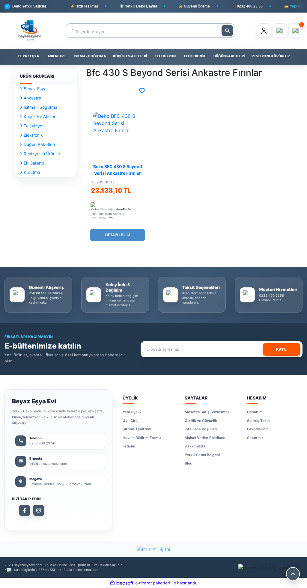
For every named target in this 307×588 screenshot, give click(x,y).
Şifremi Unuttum (137, 429)
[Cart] (295, 30)
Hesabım (255, 412)
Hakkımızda (195, 446)
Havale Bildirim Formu (142, 437)
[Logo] (29, 30)
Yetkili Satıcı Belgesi (202, 455)
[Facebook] (24, 510)
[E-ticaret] (152, 583)
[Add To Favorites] (142, 90)
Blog (188, 463)
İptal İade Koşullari (201, 429)
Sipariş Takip (258, 420)
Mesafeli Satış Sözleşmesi (208, 412)
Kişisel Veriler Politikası (205, 437)
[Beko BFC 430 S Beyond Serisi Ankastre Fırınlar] (117, 123)
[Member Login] (264, 30)
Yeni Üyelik (132, 412)
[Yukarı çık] (293, 574)
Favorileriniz (257, 429)
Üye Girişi (131, 420)
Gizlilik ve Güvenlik (201, 420)
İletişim (129, 446)
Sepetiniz (255, 437)
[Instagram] (38, 510)
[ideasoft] (122, 583)
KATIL (281, 349)
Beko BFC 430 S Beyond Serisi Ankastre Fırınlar (117, 170)
